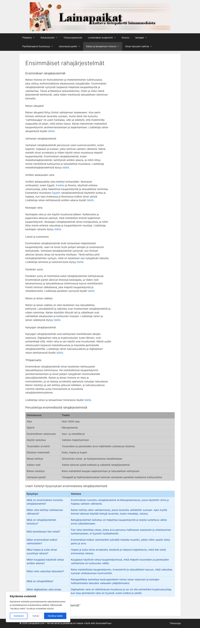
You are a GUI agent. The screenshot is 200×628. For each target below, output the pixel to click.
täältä (51, 131)
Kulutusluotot (47, 37)
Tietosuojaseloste (73, 37)
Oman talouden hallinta (137, 46)
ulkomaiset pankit (68, 46)
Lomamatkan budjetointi (100, 37)
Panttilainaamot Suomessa (36, 46)
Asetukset (19, 616)
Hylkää (36, 616)
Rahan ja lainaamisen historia (101, 46)
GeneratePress (103, 623)
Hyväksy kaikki (55, 616)
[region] (38, 606)
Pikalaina (27, 37)
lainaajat (139, 37)
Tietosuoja (175, 623)
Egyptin (56, 192)
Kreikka (60, 185)
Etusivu (125, 37)
